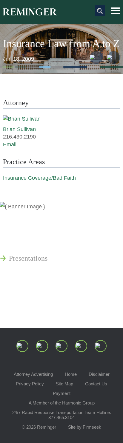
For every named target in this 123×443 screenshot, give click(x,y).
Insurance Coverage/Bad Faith (39, 178)
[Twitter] (61, 346)
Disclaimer (99, 374)
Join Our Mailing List (40, 309)
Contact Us (96, 383)
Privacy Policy (30, 383)
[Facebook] (81, 346)
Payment (61, 393)
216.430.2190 (19, 137)
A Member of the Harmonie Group (62, 402)
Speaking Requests (36, 295)
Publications (27, 229)
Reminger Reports (35, 244)
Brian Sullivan (19, 129)
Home (71, 374)
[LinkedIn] (42, 346)
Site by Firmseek (84, 427)
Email (9, 144)
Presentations (28, 258)
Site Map (64, 383)
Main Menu (115, 10)
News (17, 215)
